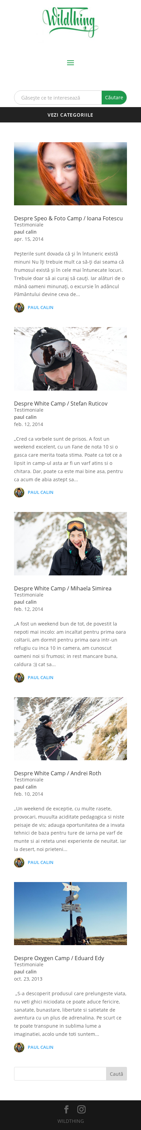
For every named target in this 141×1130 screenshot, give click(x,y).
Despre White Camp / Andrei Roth (57, 773)
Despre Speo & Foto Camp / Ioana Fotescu (68, 218)
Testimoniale (28, 224)
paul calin (25, 232)
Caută (116, 1074)
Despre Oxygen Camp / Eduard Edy (59, 958)
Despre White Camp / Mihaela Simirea (63, 588)
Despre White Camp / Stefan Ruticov (60, 403)
